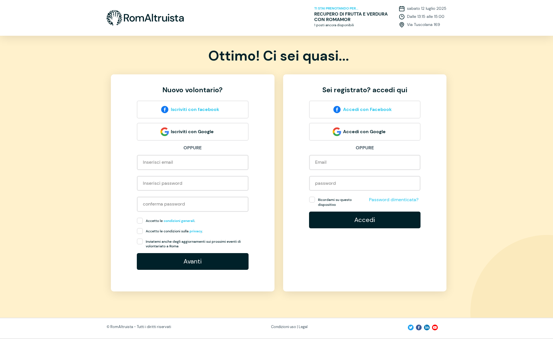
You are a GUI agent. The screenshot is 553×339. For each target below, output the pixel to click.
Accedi (364, 220)
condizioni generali (179, 221)
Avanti (192, 261)
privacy (196, 231)
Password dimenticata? (393, 200)
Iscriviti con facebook (195, 109)
